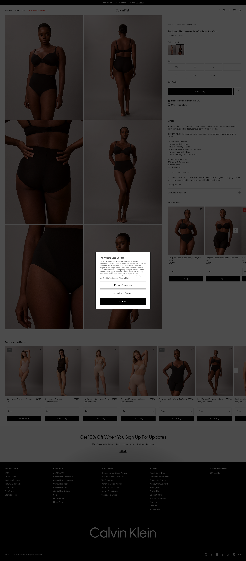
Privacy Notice (125, 278)
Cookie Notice (108, 278)
